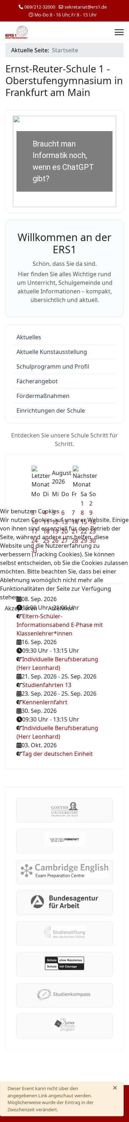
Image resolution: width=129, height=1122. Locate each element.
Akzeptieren (21, 608)
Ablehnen (61, 608)
